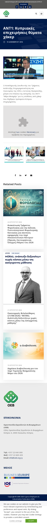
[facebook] (17, 6)
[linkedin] (21, 6)
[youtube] (29, 6)
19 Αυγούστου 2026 (14, 365)
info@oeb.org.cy (16, 458)
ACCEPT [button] (31, 521)
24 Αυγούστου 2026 (14, 222)
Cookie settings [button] (15, 520)
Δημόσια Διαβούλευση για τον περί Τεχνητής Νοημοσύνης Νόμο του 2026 (22, 371)
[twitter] (25, 6)
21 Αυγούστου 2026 (14, 310)
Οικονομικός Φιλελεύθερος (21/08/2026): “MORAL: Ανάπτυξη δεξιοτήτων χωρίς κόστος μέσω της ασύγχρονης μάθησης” (22, 318)
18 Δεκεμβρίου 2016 (15, 42)
